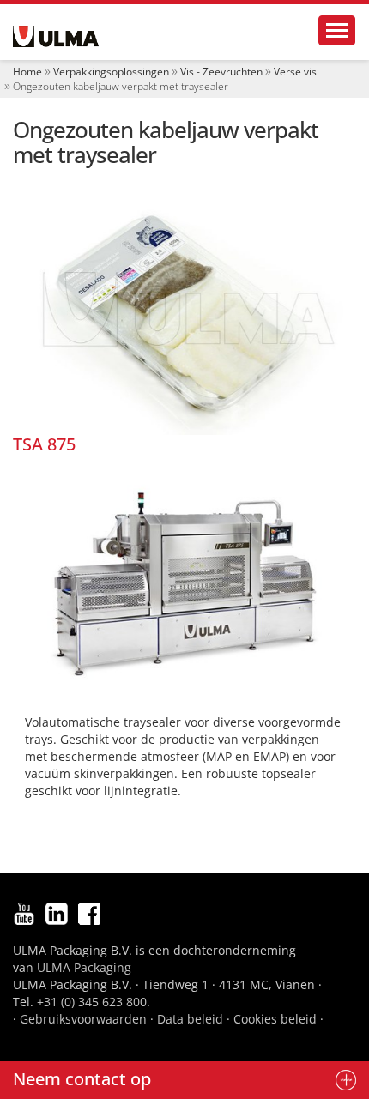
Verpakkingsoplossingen (111, 71)
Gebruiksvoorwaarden (83, 1019)
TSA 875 (44, 444)
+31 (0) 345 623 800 (92, 1001)
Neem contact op (82, 1078)
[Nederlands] (56, 36)
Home (27, 71)
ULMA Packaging (84, 967)
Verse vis (295, 71)
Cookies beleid (275, 1019)
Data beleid (190, 1019)
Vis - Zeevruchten (221, 71)
